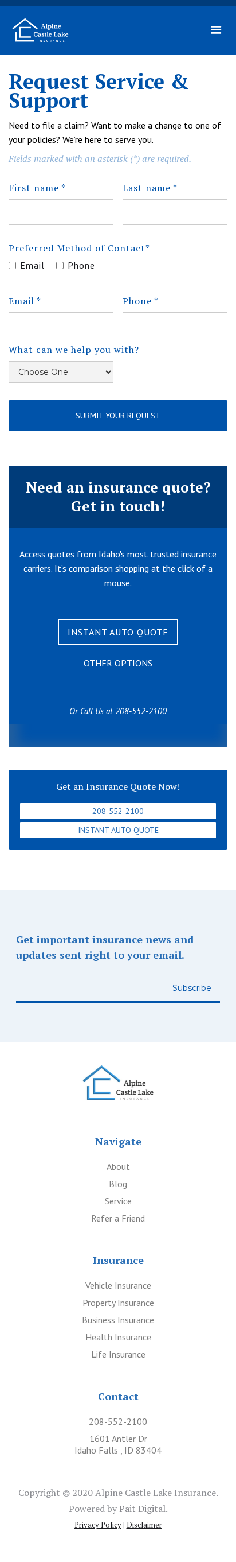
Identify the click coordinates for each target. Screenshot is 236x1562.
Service (118, 1201)
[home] (40, 30)
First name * (37, 187)
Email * (25, 301)
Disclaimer (144, 1525)
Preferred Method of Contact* (79, 248)
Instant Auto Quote (118, 830)
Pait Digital (142, 1508)
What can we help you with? (74, 349)
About (118, 1166)
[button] (216, 30)
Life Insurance (118, 1354)
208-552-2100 (118, 811)
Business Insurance (118, 1319)
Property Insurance (118, 1302)
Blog (118, 1183)
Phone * (141, 301)
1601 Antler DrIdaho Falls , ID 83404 (118, 1444)
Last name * (150, 187)
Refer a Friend (118, 1218)
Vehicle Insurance (118, 1285)
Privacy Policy (97, 1525)
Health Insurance (118, 1337)
